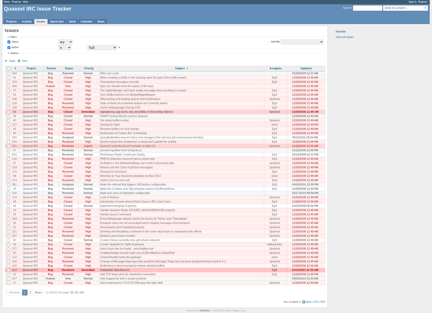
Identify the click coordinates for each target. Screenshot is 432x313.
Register (423, 1)
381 (14, 184)
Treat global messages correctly (119, 81)
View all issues (345, 37)
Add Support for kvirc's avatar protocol (123, 278)
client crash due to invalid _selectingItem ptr (126, 248)
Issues (41, 21)
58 (14, 116)
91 (14, 77)
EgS (274, 77)
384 (14, 86)
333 (14, 193)
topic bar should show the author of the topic (127, 86)
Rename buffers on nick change (119, 129)
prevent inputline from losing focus (121, 150)
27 (14, 282)
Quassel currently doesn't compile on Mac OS (127, 146)
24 (14, 188)
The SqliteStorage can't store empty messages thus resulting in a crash (143, 90)
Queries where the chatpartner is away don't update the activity (138, 141)
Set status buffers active (114, 120)
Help (25, 1)
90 (14, 133)
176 (14, 171)
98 (14, 176)
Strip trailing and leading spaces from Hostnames (130, 99)
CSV (315, 301)
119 (14, 197)
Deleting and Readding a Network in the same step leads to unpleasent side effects (151, 231)
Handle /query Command (115, 214)
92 (14, 129)
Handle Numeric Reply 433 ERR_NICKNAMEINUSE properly (137, 210)
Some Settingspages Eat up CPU (120, 107)
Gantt (72, 21)
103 (14, 81)
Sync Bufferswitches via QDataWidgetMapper (127, 94)
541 (14, 154)
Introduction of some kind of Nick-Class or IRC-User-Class (135, 201)
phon (275, 124)
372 (14, 248)
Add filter (275, 41)
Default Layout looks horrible (117, 235)
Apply (12, 60)
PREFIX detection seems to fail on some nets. (127, 158)
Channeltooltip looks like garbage (120, 257)
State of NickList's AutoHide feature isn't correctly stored (133, 103)
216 (14, 158)
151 (14, 231)
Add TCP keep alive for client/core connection (128, 274)
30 (14, 223)
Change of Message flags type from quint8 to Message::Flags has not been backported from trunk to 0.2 (163, 261)
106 (14, 99)
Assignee (276, 68)
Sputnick (274, 99)
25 (72, 292)
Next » (39, 292)
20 (14, 210)
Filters (13, 37)
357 (14, 235)
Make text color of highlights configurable (125, 193)
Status (15, 41)
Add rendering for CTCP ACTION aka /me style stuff (131, 282)
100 (81, 292)
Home (7, 1)
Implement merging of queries (118, 205)
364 (14, 73)
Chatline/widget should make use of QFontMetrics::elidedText (137, 252)
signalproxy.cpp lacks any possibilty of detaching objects (136, 111)
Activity (27, 21)
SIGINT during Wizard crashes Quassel (124, 116)
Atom (308, 301)
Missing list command (113, 171)
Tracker (51, 68)
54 (14, 111)
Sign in (412, 1)
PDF (322, 301)
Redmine (205, 310)
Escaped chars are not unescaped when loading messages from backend (145, 223)
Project (31, 68)
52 (14, 94)
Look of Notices (109, 197)
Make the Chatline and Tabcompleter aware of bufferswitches (137, 188)
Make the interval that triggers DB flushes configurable (133, 184)
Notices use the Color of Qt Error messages (126, 167)
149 (14, 107)
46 (14, 244)
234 (14, 141)
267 (14, 278)
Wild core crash (109, 73)
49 (14, 201)
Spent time (57, 21)
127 (14, 124)
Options (14, 53)
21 (14, 227)
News (101, 21)
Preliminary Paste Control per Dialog (122, 154)
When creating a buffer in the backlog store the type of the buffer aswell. (143, 77)
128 (14, 103)
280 (14, 137)
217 (14, 270)
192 (14, 261)
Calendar (86, 21)
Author (15, 47)
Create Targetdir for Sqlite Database (122, 244)
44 (14, 205)
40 (14, 120)
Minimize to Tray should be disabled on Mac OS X (130, 176)
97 (14, 163)
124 (14, 167)
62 (14, 274)
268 (14, 218)
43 (14, 214)
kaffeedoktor (274, 244)
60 (14, 240)
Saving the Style (110, 124)
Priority (89, 68)
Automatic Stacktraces (115, 270)
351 (14, 146)
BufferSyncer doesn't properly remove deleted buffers (132, 265)
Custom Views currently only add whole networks (130, 240)
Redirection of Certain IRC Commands (123, 133)
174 (14, 180)
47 (14, 150)
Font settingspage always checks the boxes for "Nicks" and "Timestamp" (143, 218)
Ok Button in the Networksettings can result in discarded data (137, 163)
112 (14, 257)
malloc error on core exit (115, 180)
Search (347, 7)
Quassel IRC (30, 73)
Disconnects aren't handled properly (122, 227)
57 (14, 90)
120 (14, 265)
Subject (180, 68)
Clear (24, 60)
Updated (306, 68)
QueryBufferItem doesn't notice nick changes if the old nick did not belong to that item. (152, 137)
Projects (16, 1)
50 (14, 252)
